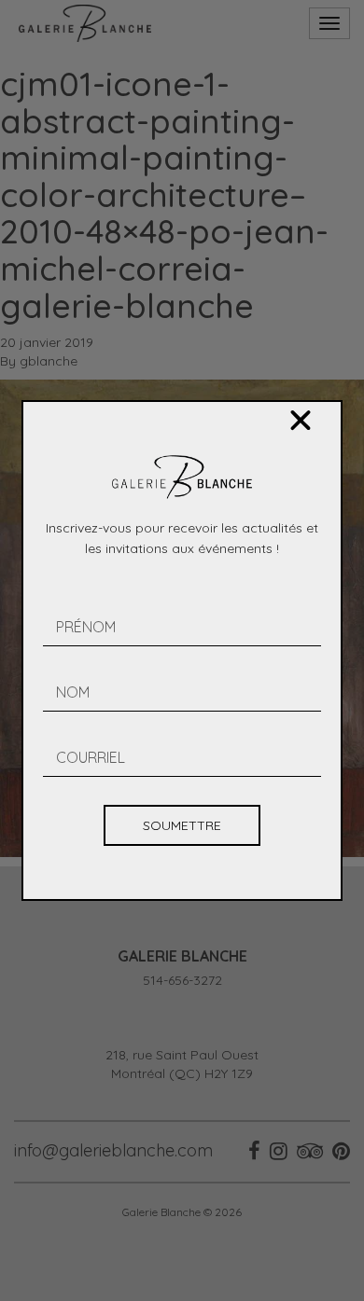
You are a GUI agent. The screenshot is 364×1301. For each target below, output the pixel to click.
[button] (301, 421)
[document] (182, 650)
